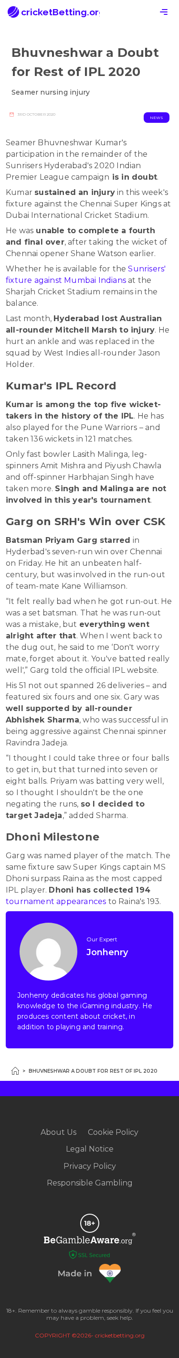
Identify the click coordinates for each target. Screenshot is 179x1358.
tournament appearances (56, 901)
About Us (58, 1132)
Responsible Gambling (90, 1182)
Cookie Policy (113, 1132)
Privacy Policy (89, 1166)
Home (15, 1071)
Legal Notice (90, 1148)
